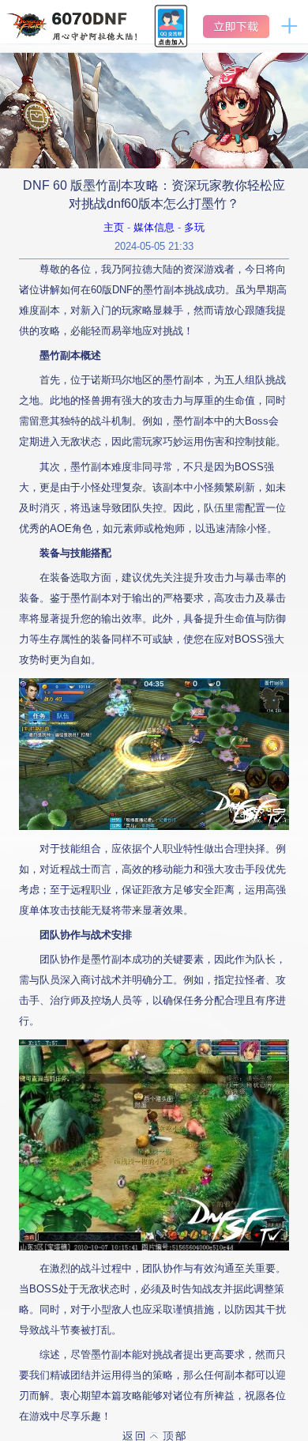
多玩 (194, 227)
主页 (113, 227)
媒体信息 (154, 227)
